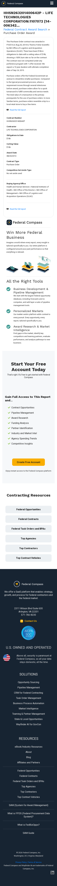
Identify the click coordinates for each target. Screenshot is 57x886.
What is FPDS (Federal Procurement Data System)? (28, 815)
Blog (28, 757)
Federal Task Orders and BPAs (28, 528)
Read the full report (18, 110)
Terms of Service (35, 862)
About (29, 752)
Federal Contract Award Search (25, 29)
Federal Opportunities (28, 509)
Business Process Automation (28, 703)
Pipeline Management (28, 687)
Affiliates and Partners (28, 762)
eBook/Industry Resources (28, 746)
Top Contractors (28, 548)
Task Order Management (28, 698)
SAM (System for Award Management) (28, 805)
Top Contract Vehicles (28, 558)
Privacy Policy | (21, 862)
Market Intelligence (28, 708)
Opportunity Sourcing (28, 682)
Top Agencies (28, 538)
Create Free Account (28, 462)
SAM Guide (28, 833)
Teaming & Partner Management (28, 713)
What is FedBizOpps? (28, 824)
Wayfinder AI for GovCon (28, 724)
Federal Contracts (28, 519)
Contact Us (31, 621)
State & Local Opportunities (28, 719)
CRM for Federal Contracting (28, 692)
